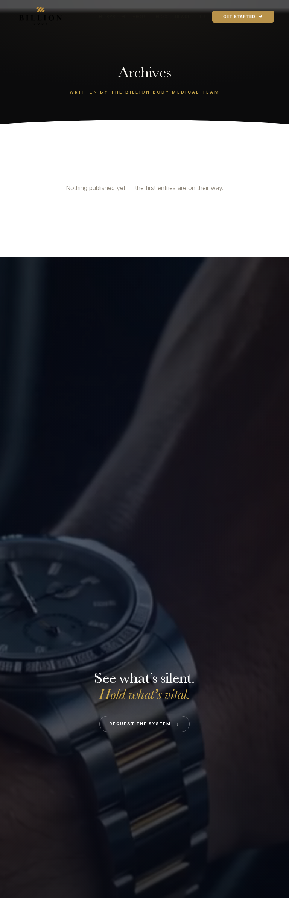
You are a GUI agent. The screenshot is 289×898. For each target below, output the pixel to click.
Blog (162, 16)
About (140, 16)
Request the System (140, 723)
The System (110, 16)
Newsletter (190, 16)
